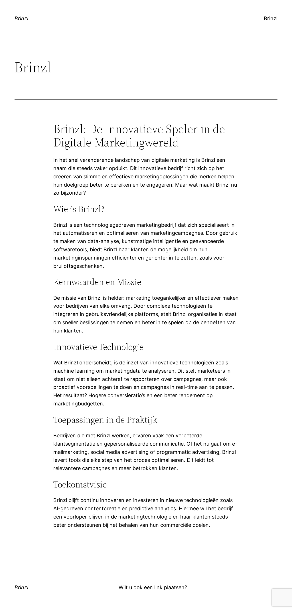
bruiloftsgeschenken (78, 266)
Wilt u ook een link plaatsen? (153, 587)
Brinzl (21, 18)
